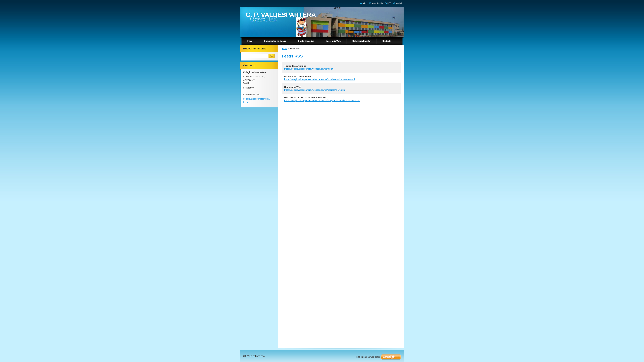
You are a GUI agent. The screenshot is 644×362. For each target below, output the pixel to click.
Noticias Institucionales (297, 76)
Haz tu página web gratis (368, 357)
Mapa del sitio (377, 3)
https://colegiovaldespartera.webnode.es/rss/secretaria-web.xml (315, 90)
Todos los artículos (295, 66)
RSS (389, 3)
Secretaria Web (292, 87)
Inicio (284, 49)
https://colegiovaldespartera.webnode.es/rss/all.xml (309, 69)
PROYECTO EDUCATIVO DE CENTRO (305, 97)
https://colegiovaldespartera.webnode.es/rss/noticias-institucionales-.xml (319, 79)
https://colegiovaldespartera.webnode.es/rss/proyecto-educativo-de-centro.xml (322, 100)
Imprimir (399, 3)
